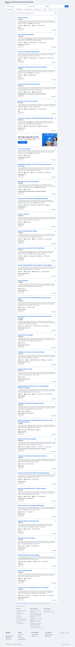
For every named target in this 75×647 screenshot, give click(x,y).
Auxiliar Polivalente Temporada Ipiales (29, 555)
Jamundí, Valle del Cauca (21, 613)
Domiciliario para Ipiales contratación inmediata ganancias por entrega (34, 165)
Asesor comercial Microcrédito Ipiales (29, 51)
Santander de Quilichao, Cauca (22, 620)
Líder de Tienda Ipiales (24, 149)
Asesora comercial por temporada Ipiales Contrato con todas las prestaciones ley (35, 421)
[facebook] (61, 633)
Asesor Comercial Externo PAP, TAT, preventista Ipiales (33, 473)
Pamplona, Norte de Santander (22, 619)
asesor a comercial (23, 214)
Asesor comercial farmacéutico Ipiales (29, 84)
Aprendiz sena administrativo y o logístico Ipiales (32, 488)
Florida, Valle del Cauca (20, 623)
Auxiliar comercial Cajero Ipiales (27, 439)
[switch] (55, 13)
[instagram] (63, 633)
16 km (47, 6)
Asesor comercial (23, 17)
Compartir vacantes (35, 634)
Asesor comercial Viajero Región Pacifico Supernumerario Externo (34, 298)
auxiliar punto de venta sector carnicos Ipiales (31, 352)
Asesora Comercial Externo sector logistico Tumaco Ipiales (35, 265)
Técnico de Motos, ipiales (25, 570)
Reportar (54, 30)
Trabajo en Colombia (21, 639)
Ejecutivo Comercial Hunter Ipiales (28, 101)
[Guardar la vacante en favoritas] (55, 18)
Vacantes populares (47, 610)
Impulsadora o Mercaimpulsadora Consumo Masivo (32, 67)
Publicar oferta (34, 636)
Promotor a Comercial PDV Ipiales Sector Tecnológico (33, 587)
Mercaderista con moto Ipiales (26, 538)
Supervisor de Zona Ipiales (25, 335)
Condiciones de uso (9, 644)
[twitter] (65, 633)
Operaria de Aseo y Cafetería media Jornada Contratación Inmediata (34, 317)
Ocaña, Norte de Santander (21, 610)
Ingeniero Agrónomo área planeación (28, 521)
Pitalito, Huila (19, 614)
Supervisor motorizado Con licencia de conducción (32, 456)
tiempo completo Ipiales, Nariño (35, 624)
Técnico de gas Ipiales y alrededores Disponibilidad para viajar (35, 118)
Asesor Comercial (23, 280)
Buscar (66, 6)
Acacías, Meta (19, 617)
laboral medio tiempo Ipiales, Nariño (35, 614)
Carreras (19, 636)
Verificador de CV (48, 636)
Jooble (68, 644)
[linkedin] (68, 633)
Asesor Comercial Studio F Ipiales (27, 231)
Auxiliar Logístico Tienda (25, 369)
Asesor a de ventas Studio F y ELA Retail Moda (31, 248)
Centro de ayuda (21, 637)
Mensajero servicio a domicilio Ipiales (28, 181)
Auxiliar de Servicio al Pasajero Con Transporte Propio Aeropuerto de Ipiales (33, 386)
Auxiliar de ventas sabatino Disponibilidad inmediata (33, 198)
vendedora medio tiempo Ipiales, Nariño (36, 627)
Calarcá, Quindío (19, 616)
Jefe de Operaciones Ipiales (26, 34)
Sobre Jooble (20, 634)
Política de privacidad (17, 644)
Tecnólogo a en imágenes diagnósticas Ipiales (31, 403)
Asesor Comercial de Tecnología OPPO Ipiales (31, 505)
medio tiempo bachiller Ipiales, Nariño (36, 623)
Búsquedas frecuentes (20, 606)
